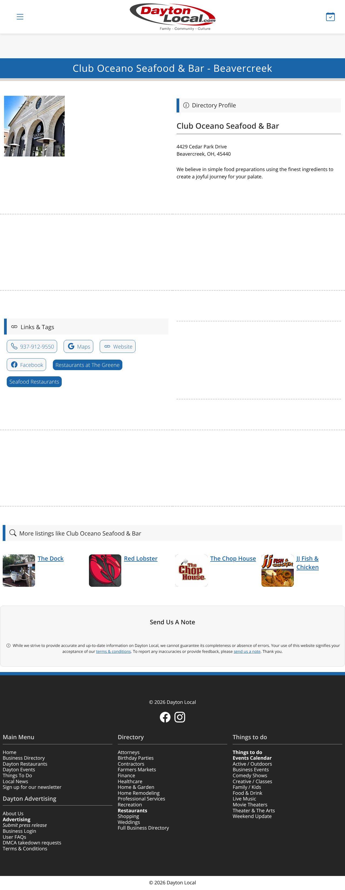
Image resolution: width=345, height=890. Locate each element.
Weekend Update (252, 816)
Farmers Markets (137, 769)
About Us (13, 813)
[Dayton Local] (172, 17)
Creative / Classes (252, 781)
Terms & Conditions (25, 848)
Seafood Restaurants (34, 381)
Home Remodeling (139, 793)
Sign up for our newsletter (32, 787)
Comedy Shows (250, 775)
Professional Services (141, 799)
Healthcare (130, 781)
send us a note (247, 651)
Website (122, 346)
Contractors (131, 764)
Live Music (244, 799)
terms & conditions (113, 651)
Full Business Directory (143, 828)
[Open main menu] (20, 17)
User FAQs (14, 837)
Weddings (129, 822)
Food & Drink (247, 793)
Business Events (251, 769)
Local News (15, 781)
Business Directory (24, 758)
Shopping (128, 816)
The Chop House (233, 558)
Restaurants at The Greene (88, 365)
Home (9, 752)
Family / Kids (247, 787)
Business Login (19, 831)
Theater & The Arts (254, 810)
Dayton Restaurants (25, 764)
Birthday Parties (136, 758)
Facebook (31, 365)
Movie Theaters (250, 805)
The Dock (51, 558)
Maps (83, 346)
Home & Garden (136, 787)
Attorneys (129, 752)
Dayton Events (19, 769)
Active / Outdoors (252, 764)
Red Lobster (140, 558)
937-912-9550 (36, 346)
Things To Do (17, 775)
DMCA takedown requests (32, 843)
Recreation (130, 805)
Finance (126, 775)
